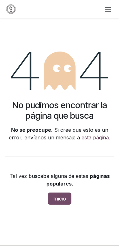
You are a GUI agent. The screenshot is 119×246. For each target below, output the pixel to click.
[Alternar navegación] (108, 9)
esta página (95, 137)
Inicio (59, 198)
